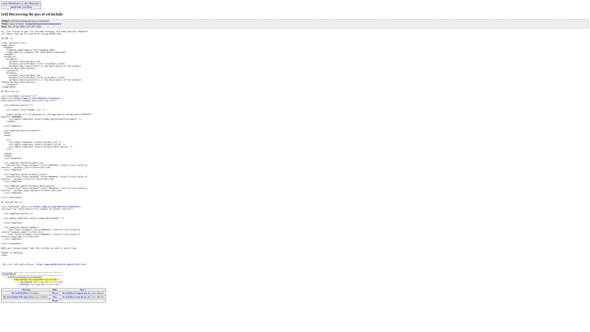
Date (32, 3)
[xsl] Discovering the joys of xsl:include (24, 277)
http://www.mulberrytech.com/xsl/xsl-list (61, 264)
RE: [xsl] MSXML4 (20, 293)
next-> (19, 3)
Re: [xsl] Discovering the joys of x (76, 293)
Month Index (16, 7)
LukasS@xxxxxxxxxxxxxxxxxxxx (43, 23)
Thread (12, 3)
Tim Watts (24, 284)
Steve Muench (26, 282)
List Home (27, 7)
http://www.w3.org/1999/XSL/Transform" (37, 98)
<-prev (5, 3)
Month (55, 301)
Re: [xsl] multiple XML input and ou (18, 297)
